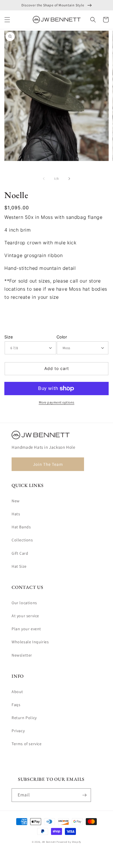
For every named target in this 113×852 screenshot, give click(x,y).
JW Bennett (49, 841)
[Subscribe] (84, 795)
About (17, 691)
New (16, 500)
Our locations (24, 602)
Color (62, 336)
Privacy (18, 730)
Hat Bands (21, 526)
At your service (25, 615)
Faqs (16, 704)
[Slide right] (69, 178)
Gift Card (20, 553)
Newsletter (22, 655)
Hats (16, 513)
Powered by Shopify (69, 841)
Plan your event (26, 628)
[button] (7, 19)
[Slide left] (43, 178)
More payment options (56, 402)
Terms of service (27, 743)
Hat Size (19, 566)
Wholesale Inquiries (30, 641)
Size (8, 336)
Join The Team (48, 464)
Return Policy (24, 717)
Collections (22, 540)
